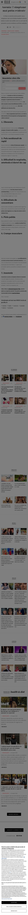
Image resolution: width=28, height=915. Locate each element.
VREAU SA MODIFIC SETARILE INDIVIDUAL (14, 906)
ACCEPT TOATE (14, 902)
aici (10, 872)
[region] (14, 879)
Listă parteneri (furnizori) (6, 898)
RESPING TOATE (14, 910)
